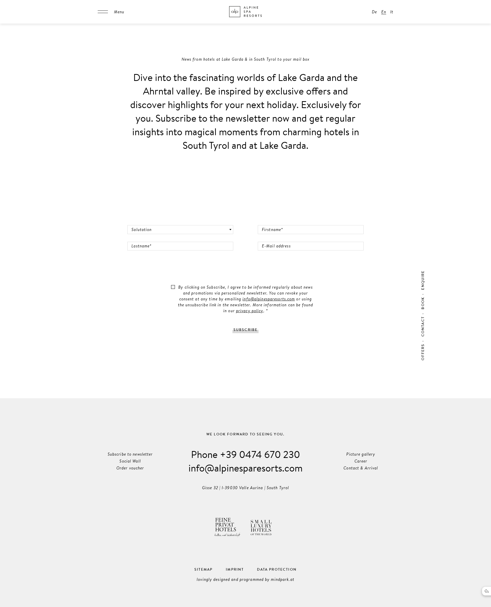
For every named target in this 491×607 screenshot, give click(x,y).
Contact (422, 326)
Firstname (268, 222)
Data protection (277, 569)
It (391, 11)
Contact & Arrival (360, 467)
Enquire (422, 280)
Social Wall (130, 461)
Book (422, 303)
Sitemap (203, 569)
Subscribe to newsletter (130, 454)
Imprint (235, 569)
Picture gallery (360, 454)
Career (360, 461)
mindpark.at (282, 579)
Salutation (137, 222)
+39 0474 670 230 (260, 454)
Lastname (137, 238)
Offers (422, 352)
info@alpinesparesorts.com (268, 298)
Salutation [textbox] (141, 229)
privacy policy (249, 310)
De (374, 11)
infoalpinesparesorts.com (245, 468)
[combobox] (180, 229)
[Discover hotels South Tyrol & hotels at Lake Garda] (245, 11)
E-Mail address (271, 238)
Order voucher (130, 467)
